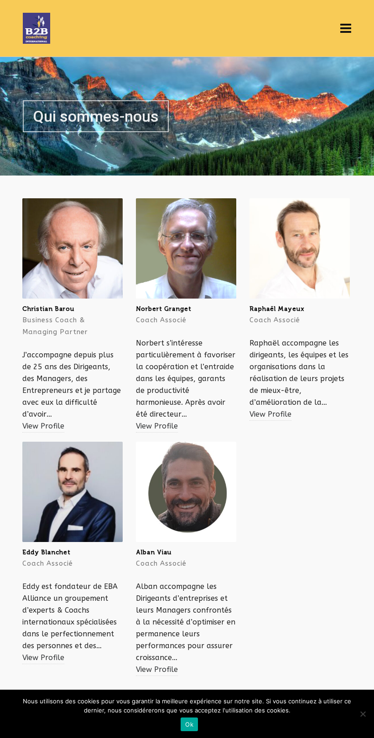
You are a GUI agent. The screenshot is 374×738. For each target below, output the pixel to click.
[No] (362, 713)
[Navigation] (345, 28)
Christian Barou (48, 308)
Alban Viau (153, 552)
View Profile (43, 426)
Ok (189, 724)
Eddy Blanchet (46, 552)
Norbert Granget (164, 308)
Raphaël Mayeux (277, 308)
